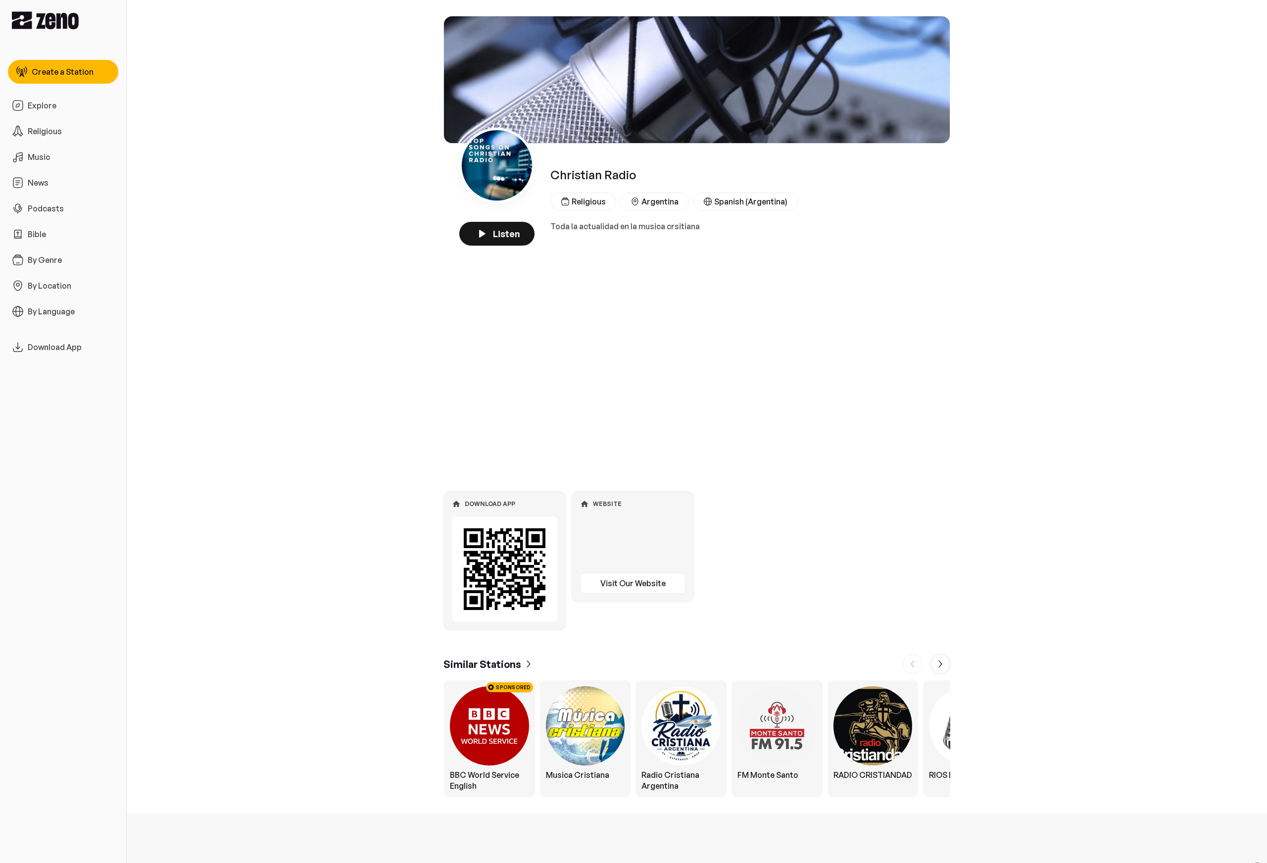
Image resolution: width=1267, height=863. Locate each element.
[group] (696, 739)
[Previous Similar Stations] (913, 664)
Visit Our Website (633, 583)
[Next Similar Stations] (940, 664)
